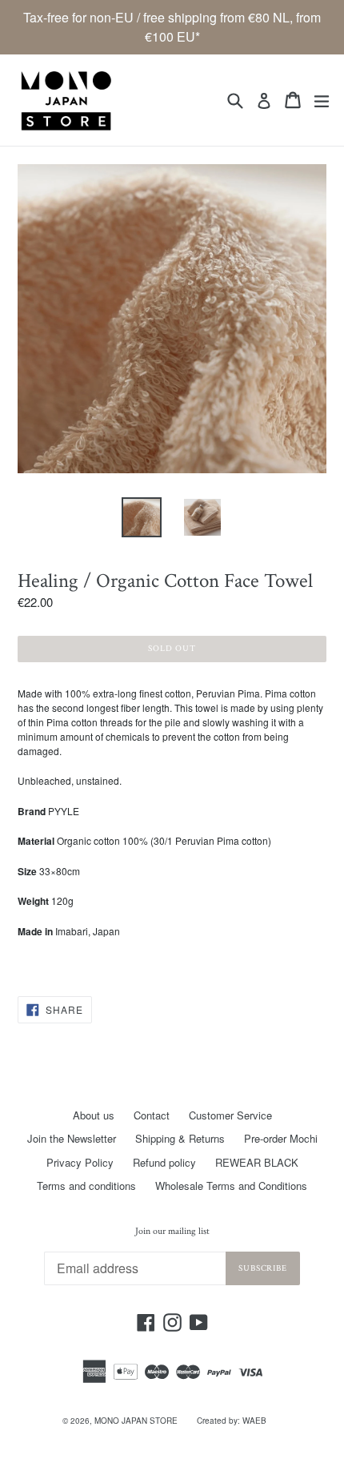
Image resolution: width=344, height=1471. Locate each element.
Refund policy (164, 1162)
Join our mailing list (172, 1231)
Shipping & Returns (180, 1138)
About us (93, 1115)
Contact (152, 1115)
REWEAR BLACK (256, 1162)
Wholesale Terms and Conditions (231, 1185)
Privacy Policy (80, 1162)
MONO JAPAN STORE (136, 1420)
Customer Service (230, 1115)
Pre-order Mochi (281, 1138)
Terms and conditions (86, 1185)
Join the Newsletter (71, 1138)
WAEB (254, 1420)
